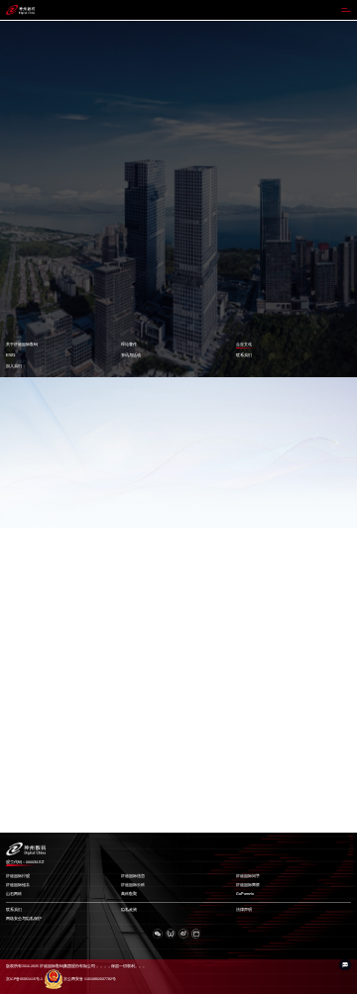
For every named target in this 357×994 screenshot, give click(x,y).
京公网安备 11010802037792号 (89, 979)
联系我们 (244, 354)
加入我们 (14, 365)
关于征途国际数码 (22, 344)
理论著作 (129, 344)
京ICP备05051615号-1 (24, 979)
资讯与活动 (131, 354)
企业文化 (244, 344)
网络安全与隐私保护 (24, 919)
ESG (10, 354)
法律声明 (244, 910)
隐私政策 (129, 910)
